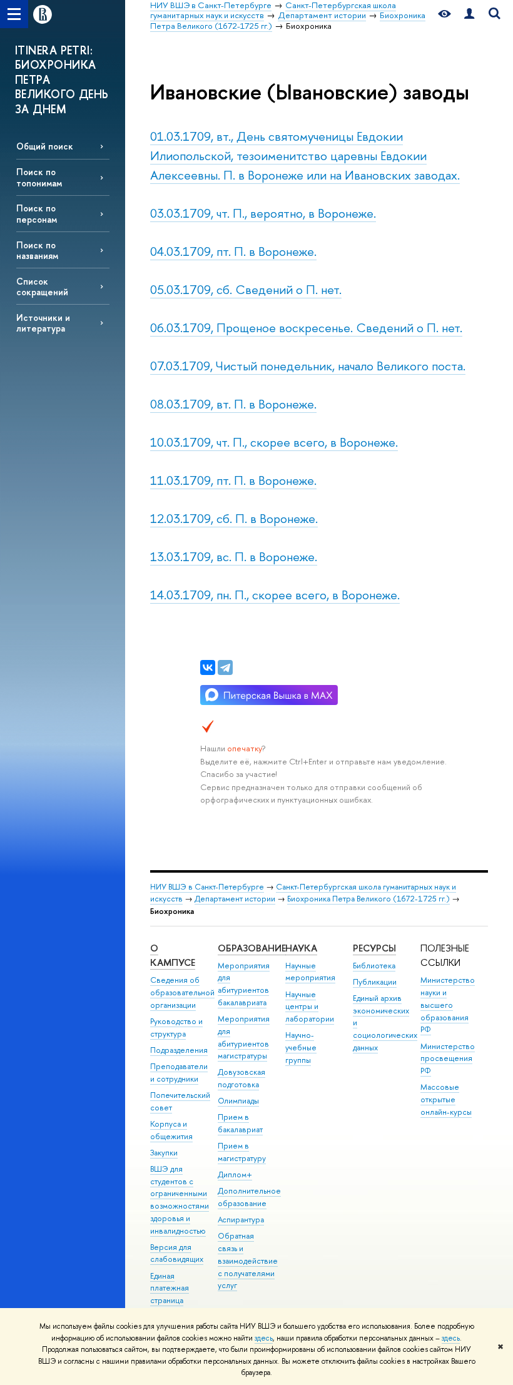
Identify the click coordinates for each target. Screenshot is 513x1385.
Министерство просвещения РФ (447, 1059)
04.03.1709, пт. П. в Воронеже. (233, 251)
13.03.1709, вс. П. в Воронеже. (233, 556)
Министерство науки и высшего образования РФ (447, 1005)
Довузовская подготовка (241, 1078)
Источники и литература (43, 323)
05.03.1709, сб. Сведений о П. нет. (246, 289)
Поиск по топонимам (39, 177)
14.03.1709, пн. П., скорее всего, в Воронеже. (275, 594)
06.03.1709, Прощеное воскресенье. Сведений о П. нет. (306, 327)
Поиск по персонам (36, 213)
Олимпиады (238, 1100)
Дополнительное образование (249, 1197)
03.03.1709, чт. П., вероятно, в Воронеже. (263, 213)
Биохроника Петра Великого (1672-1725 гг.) (368, 898)
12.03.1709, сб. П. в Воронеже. (234, 518)
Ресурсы (374, 948)
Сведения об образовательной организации (182, 992)
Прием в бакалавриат (240, 1123)
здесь (264, 1338)
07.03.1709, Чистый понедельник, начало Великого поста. (307, 365)
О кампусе (172, 955)
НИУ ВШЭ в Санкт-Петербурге (207, 886)
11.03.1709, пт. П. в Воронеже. (233, 480)
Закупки (164, 1152)
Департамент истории (235, 898)
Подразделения (179, 1050)
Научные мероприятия (310, 971)
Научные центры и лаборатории (309, 1007)
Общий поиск (44, 146)
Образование (252, 948)
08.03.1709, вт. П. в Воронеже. (233, 403)
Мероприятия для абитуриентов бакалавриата (244, 984)
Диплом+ (235, 1174)
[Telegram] (225, 667)
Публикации (375, 982)
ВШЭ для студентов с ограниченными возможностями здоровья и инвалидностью (179, 1200)
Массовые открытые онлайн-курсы (446, 1099)
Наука (301, 948)
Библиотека (374, 965)
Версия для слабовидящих (176, 1253)
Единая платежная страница (169, 1288)
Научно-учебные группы (301, 1047)
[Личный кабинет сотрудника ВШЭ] (469, 14)
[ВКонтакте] (207, 667)
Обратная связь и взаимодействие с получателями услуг (248, 1260)
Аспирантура (241, 1219)
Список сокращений (42, 286)
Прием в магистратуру (242, 1152)
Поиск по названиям (37, 250)
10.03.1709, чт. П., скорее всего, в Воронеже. (274, 442)
